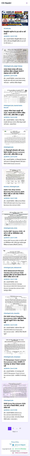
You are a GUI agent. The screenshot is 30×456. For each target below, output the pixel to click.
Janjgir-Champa (18, 66)
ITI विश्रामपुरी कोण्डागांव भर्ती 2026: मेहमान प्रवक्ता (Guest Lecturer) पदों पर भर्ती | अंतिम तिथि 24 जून (14, 152)
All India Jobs (7, 28)
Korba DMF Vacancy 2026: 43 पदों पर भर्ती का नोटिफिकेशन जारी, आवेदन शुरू (14, 233)
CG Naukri (6, 3)
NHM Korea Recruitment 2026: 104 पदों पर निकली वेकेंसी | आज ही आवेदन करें (15, 405)
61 (20, 428)
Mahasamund (17, 267)
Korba (15, 228)
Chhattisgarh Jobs (8, 66)
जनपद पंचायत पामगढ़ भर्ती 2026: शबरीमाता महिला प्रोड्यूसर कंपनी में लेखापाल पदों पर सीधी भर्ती (13, 71)
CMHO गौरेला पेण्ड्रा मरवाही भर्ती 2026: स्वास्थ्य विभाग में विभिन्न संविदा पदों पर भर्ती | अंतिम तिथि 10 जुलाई (14, 113)
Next (15, 432)
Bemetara (6, 186)
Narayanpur (17, 357)
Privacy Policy (15, 442)
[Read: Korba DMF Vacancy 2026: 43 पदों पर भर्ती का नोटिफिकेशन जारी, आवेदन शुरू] (15, 218)
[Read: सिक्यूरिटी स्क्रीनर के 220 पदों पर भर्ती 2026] (15, 18)
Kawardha (16, 313)
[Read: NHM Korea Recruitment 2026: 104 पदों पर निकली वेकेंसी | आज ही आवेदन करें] (15, 390)
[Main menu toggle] (26, 3)
